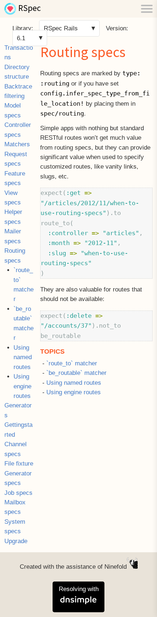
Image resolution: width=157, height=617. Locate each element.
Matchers (17, 144)
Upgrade (15, 541)
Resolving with (79, 589)
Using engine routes (22, 386)
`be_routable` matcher (76, 372)
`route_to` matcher (71, 363)
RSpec (29, 9)
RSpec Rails (61, 28)
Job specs (18, 492)
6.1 (21, 37)
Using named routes (23, 357)
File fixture (18, 463)
